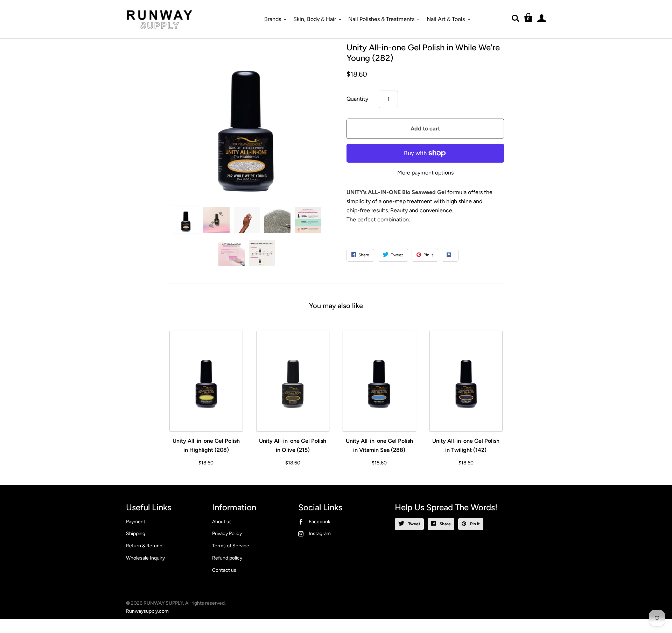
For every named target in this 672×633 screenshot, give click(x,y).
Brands (272, 19)
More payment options (425, 172)
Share (445, 523)
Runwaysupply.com (147, 611)
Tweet (413, 523)
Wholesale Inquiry (145, 558)
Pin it (474, 523)
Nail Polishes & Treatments (381, 19)
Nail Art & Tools (446, 19)
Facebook (319, 522)
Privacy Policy (227, 533)
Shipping (135, 533)
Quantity (357, 98)
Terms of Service (230, 546)
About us (222, 522)
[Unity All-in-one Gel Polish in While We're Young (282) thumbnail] (186, 220)
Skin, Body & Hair (314, 19)
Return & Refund (144, 546)
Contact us (224, 570)
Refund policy (227, 558)
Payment (135, 522)
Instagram (320, 533)
